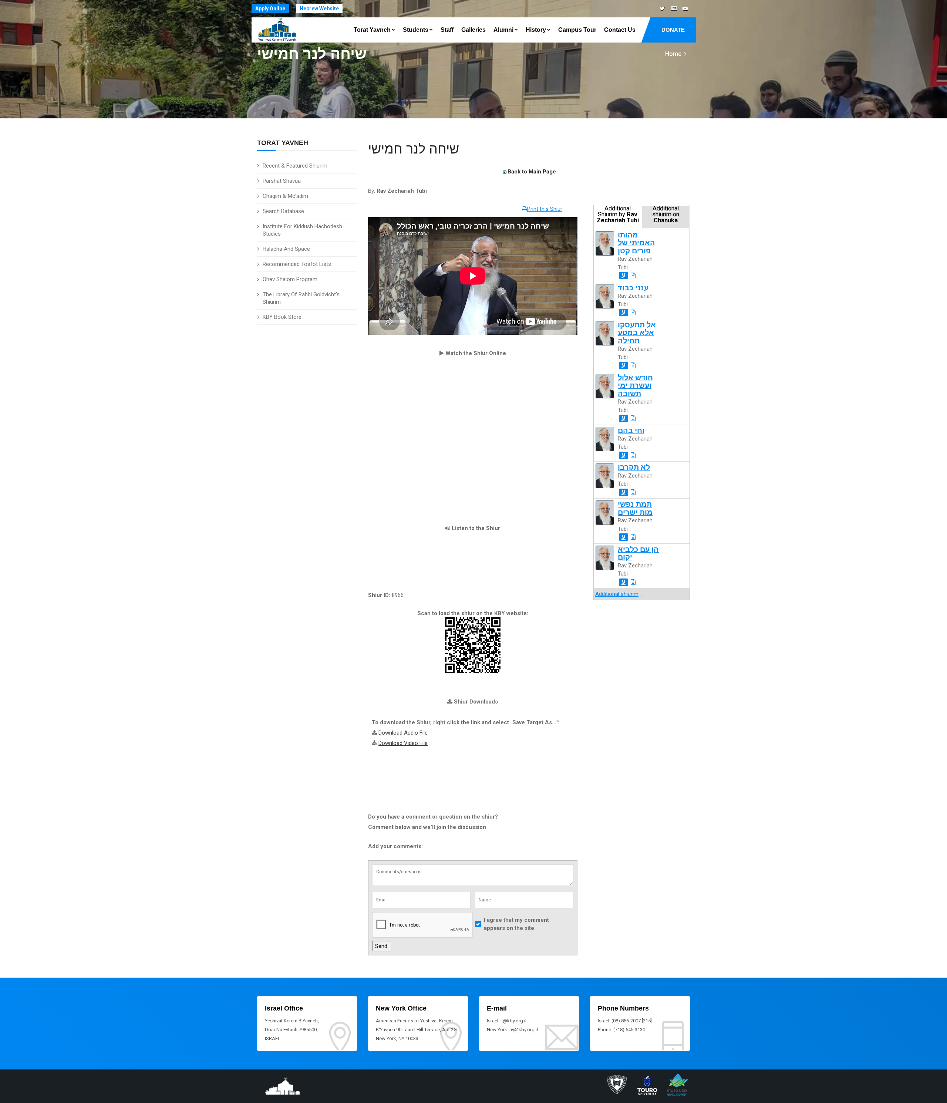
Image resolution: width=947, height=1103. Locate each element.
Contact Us (620, 30)
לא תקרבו (634, 467)
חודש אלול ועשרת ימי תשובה (635, 386)
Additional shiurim (616, 594)
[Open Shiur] (633, 275)
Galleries (473, 30)
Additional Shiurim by (618, 214)
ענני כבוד (633, 288)
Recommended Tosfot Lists (297, 264)
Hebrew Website (319, 8)
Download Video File (403, 743)
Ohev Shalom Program (290, 279)
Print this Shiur (544, 209)
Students (415, 30)
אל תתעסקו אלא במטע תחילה (637, 333)
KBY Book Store (282, 317)
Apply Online (270, 8)
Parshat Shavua (282, 181)
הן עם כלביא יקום (638, 553)
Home (673, 53)
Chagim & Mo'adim (285, 196)
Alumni (503, 30)
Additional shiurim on (665, 214)
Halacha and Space (286, 249)
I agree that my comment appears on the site (516, 924)
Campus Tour (577, 30)
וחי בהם (631, 430)
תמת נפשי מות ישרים (635, 508)
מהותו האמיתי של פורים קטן (636, 243)
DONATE (673, 30)
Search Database (283, 211)
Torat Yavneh (372, 30)
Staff (447, 30)
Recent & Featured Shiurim (295, 165)
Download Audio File (403, 732)
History (536, 30)
